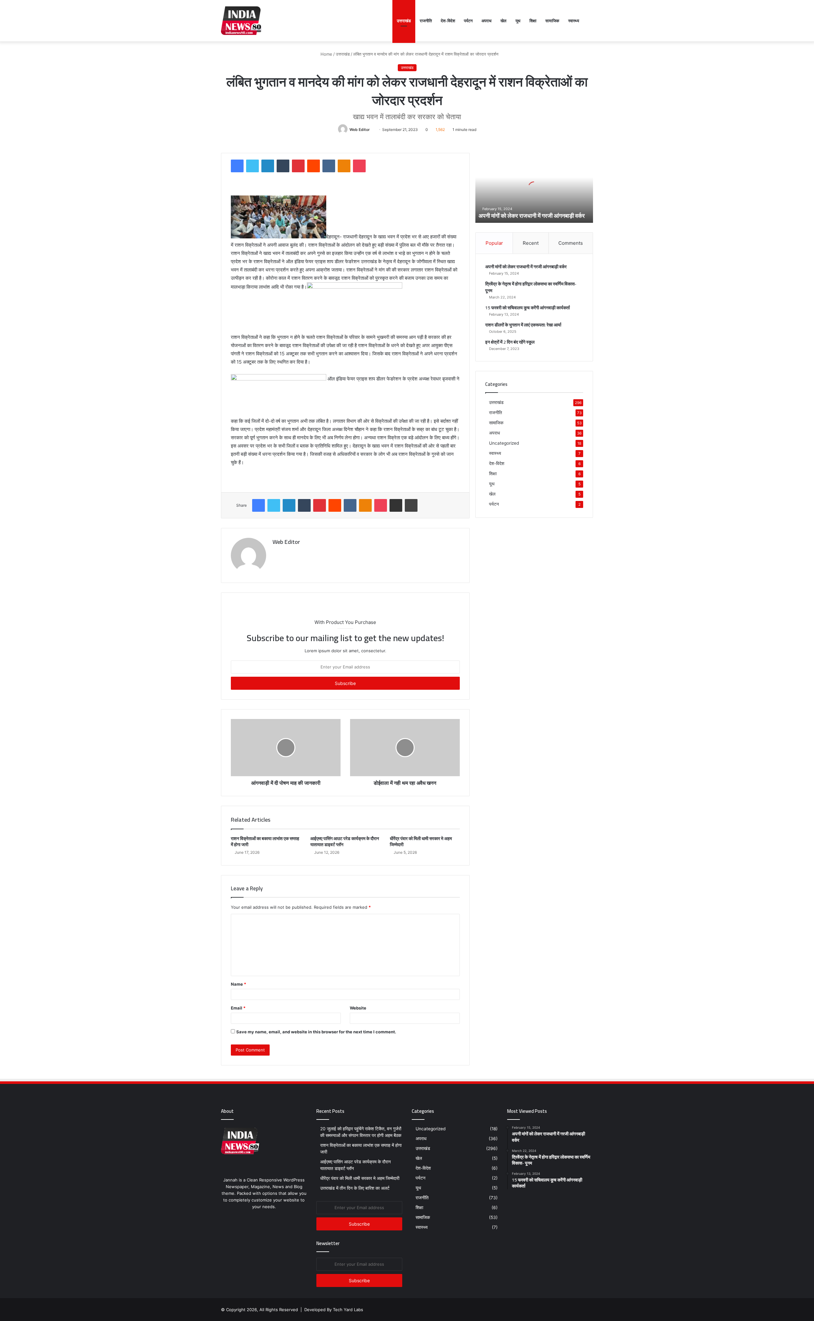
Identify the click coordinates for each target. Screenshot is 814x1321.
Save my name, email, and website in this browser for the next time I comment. (316, 1031)
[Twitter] (252, 166)
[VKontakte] (328, 166)
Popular (494, 243)
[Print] (411, 505)
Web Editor (359, 129)
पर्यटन (468, 20)
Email (238, 1007)
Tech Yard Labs (348, 1309)
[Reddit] (313, 166)
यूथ (518, 20)
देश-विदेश (448, 20)
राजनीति (426, 20)
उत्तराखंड (404, 20)
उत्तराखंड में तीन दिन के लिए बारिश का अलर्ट (355, 1188)
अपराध (486, 20)
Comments (570, 243)
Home (325, 54)
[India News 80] (241, 20)
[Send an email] (372, 129)
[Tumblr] (283, 166)
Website (358, 1007)
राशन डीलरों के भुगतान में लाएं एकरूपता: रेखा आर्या (523, 325)
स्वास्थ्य (573, 20)
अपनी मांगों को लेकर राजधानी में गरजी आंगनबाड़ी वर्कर (532, 215)
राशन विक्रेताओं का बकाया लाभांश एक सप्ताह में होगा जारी (265, 841)
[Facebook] (237, 166)
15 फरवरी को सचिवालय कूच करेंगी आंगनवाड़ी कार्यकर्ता (527, 308)
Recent (531, 243)
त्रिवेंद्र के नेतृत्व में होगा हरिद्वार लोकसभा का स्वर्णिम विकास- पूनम (530, 287)
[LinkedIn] (267, 166)
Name (238, 984)
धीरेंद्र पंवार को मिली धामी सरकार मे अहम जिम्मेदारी (421, 841)
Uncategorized (504, 443)
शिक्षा (532, 20)
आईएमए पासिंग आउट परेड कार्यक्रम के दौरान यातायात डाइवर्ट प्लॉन (344, 841)
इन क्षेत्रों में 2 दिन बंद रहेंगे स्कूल (510, 342)
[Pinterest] (298, 166)
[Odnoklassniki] (344, 166)
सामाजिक (552, 20)
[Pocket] (359, 166)
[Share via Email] (396, 505)
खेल (503, 20)
